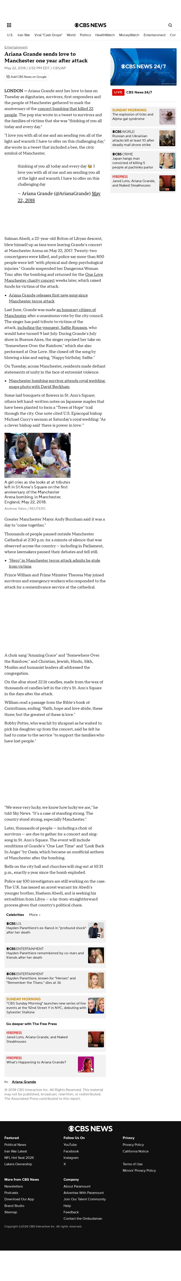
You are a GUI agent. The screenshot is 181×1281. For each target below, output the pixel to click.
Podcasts (11, 1193)
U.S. (10, 35)
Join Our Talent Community (85, 1199)
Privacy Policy (133, 1145)
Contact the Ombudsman (83, 1218)
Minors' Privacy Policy (139, 1170)
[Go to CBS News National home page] (90, 25)
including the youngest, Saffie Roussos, (52, 327)
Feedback (71, 1212)
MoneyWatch (129, 35)
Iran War (24, 35)
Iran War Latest (15, 1151)
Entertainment (155, 35)
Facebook (71, 1151)
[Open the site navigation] (35, 25)
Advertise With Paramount (84, 1193)
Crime (174, 35)
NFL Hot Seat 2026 (19, 1158)
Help (67, 1206)
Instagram (71, 1158)
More (34, 915)
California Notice (136, 1151)
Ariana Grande (24, 1082)
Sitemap (10, 1212)
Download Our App (19, 1199)
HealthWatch (105, 35)
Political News (15, 1145)
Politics (85, 35)
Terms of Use (133, 1164)
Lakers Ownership (18, 1164)
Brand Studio (14, 1206)
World (71, 35)
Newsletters (13, 1186)
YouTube (70, 1145)
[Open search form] (170, 25)
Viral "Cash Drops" (48, 35)
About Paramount (77, 1186)
